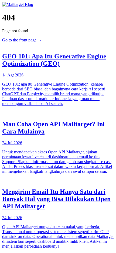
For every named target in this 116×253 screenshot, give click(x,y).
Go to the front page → (22, 40)
